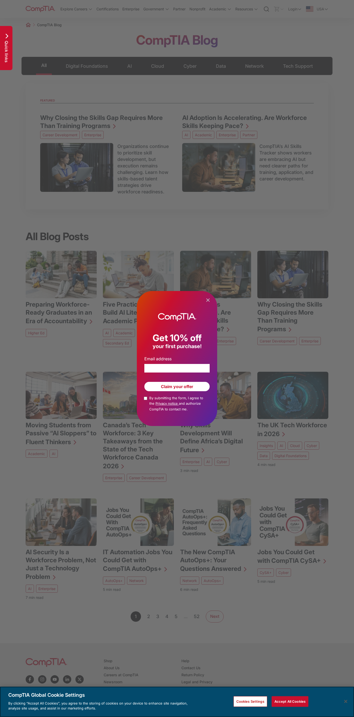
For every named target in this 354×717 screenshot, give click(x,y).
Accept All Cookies (290, 701)
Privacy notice (167, 403)
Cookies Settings (250, 701)
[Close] (345, 701)
